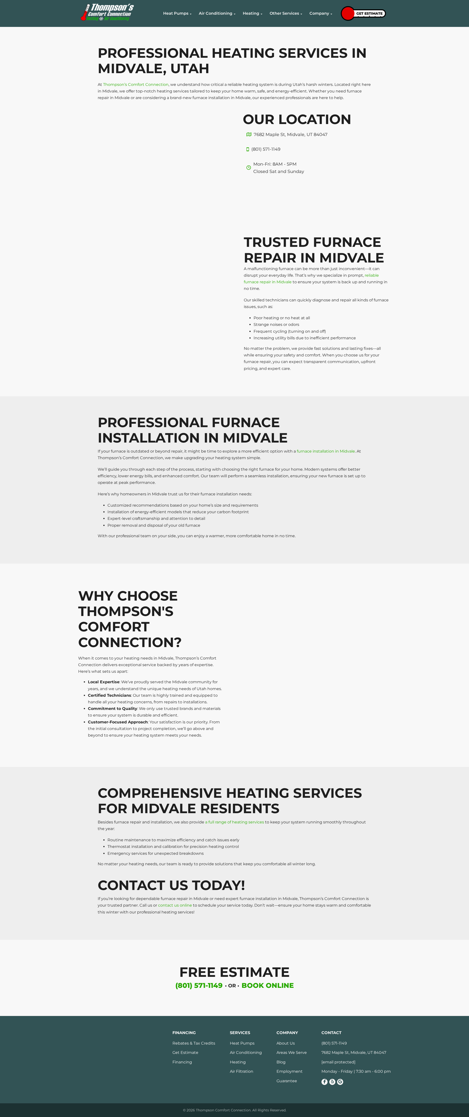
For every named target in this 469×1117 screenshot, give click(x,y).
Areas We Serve (292, 1052)
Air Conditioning (215, 13)
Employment (290, 1071)
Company (319, 13)
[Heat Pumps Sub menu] (191, 14)
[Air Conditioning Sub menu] (234, 14)
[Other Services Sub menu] (301, 14)
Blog (281, 1062)
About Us (286, 1043)
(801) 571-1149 (199, 985)
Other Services (284, 13)
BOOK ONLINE (268, 985)
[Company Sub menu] (331, 14)
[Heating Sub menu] (261, 14)
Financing (182, 1062)
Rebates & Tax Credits (193, 1043)
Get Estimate (185, 1052)
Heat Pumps (175, 13)
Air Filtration (241, 1071)
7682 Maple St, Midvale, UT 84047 (353, 1052)
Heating (251, 13)
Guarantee (287, 1081)
